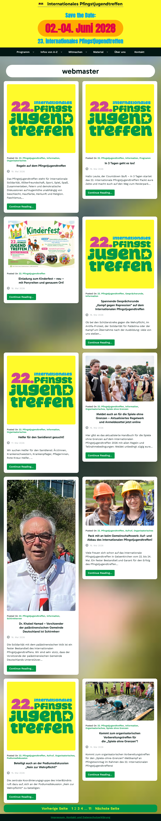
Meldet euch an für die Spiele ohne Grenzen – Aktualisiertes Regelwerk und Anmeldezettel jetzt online (120, 418)
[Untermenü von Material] (107, 52)
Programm (145, 158)
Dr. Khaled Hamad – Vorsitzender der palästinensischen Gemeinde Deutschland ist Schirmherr (41, 627)
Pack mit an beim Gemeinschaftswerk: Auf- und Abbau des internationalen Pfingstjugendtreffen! (119, 537)
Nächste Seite (107, 808)
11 (90, 808)
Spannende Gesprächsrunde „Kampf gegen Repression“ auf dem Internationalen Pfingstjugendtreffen (119, 305)
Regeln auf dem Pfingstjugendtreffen (41, 166)
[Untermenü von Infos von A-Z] (61, 52)
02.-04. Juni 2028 (80, 28)
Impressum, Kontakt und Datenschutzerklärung (80, 817)
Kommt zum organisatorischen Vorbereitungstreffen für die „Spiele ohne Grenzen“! (119, 737)
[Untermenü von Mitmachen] (86, 52)
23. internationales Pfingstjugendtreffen (80, 41)
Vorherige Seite (55, 808)
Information (53, 158)
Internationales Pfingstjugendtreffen (84, 4)
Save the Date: (80, 15)
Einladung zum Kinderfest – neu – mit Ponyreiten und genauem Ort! (41, 280)
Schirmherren (14, 618)
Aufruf (128, 530)
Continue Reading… (22, 207)
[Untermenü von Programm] (33, 52)
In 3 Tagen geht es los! (120, 163)
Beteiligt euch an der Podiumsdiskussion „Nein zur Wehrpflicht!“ (41, 765)
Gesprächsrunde (134, 293)
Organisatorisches (16, 160)
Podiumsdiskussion (17, 758)
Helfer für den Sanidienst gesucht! (41, 437)
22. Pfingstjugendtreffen (32, 158)
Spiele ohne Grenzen (117, 409)
